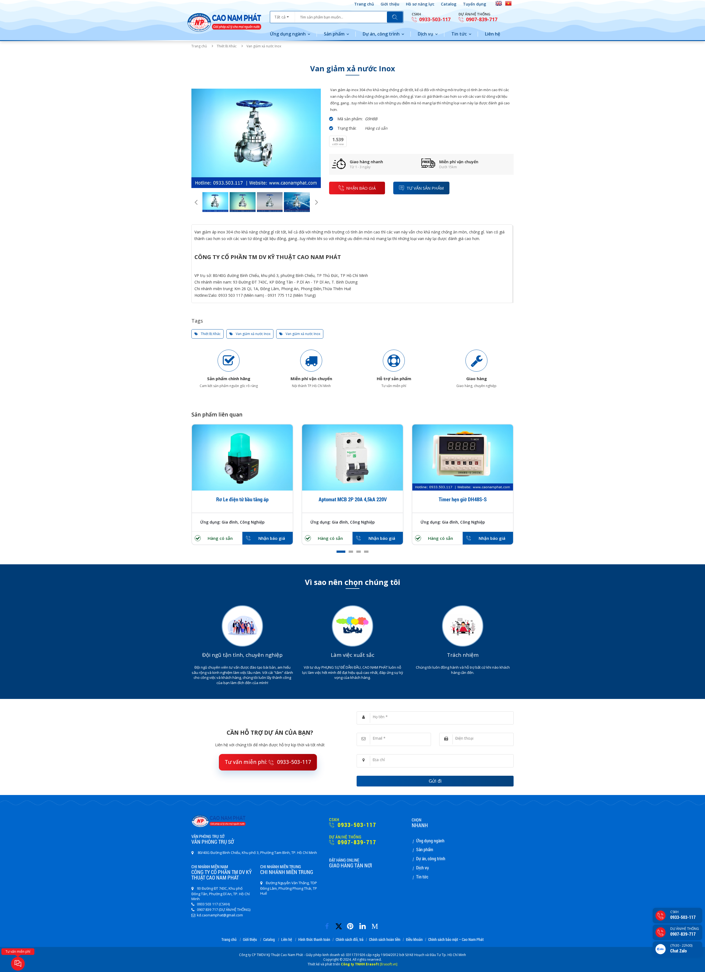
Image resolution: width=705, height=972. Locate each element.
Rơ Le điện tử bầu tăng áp (242, 499)
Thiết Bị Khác (227, 46)
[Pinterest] (351, 924)
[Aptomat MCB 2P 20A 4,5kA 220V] (352, 457)
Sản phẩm (334, 34)
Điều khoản (414, 939)
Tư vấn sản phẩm (425, 188)
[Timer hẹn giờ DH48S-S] (462, 457)
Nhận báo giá (271, 538)
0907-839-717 (481, 19)
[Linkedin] (364, 924)
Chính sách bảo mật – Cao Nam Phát (456, 939)
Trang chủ (364, 4)
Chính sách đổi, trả (350, 939)
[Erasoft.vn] (388, 964)
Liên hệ (492, 34)
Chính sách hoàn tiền (384, 939)
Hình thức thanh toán (314, 939)
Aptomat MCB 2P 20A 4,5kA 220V (353, 499)
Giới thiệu (390, 4)
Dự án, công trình (381, 34)
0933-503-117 (434, 19)
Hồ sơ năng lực (420, 4)
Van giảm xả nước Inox (252, 333)
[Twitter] (340, 928)
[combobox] (282, 15)
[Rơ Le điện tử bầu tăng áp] (242, 457)
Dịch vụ (425, 34)
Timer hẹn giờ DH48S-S (463, 499)
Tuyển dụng (474, 4)
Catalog (448, 4)
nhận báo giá (361, 188)
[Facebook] (328, 924)
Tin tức (459, 34)
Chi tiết (242, 468)
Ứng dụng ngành (288, 34)
